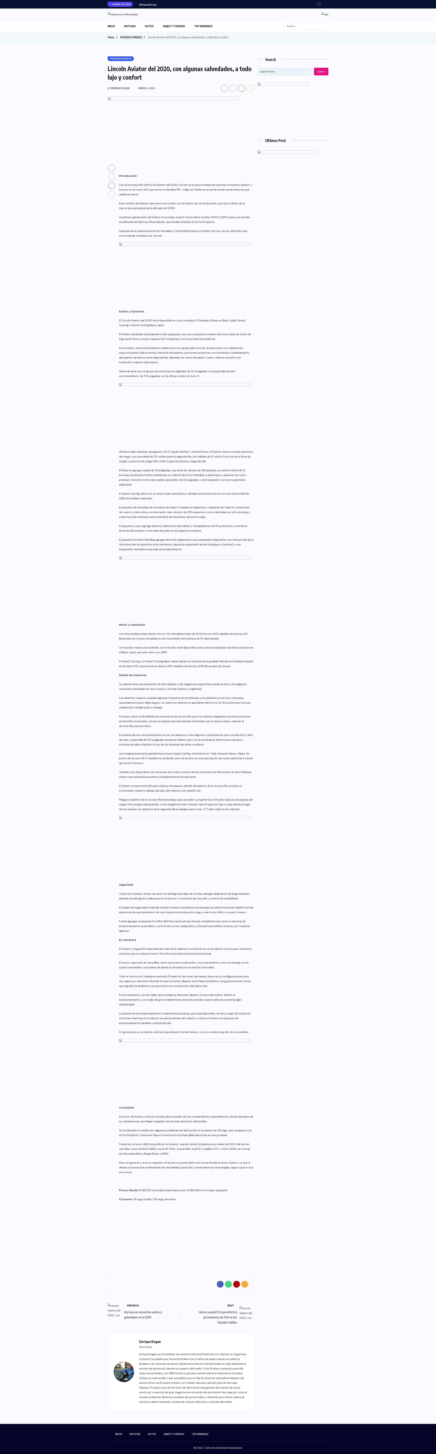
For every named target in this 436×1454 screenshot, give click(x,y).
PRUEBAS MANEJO (131, 37)
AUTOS (149, 26)
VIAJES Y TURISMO (174, 26)
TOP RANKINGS (203, 26)
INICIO (111, 26)
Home (111, 37)
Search (321, 71)
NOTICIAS (130, 26)
